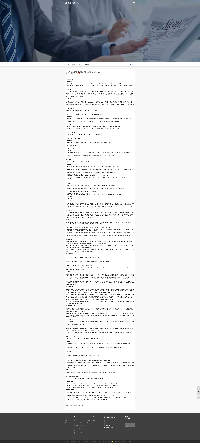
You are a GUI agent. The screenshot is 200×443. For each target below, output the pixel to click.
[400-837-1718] (198, 387)
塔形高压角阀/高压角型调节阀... (78, 433)
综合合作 (66, 425)
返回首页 (133, 64)
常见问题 (87, 64)
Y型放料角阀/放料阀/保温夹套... (78, 419)
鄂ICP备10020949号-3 (108, 441)
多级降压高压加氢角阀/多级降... (78, 423)
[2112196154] (198, 390)
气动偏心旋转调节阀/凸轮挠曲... (78, 429)
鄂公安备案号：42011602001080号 (119, 441)
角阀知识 (80, 64)
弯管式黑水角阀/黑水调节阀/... (78, 426)
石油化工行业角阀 (87, 420)
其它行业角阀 (86, 422)
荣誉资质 (66, 422)
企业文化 (66, 420)
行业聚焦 (74, 64)
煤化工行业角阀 (86, 418)
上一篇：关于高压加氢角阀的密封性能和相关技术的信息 (75, 405)
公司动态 (68, 64)
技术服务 (66, 423)
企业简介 (66, 418)
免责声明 (133, 441)
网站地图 (130, 441)
